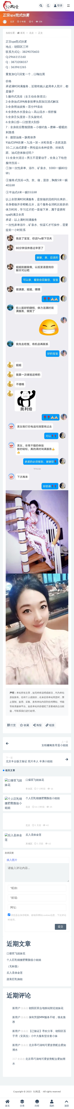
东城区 (29, 843)
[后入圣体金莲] (14, 837)
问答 (37, 1106)
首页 (22, 33)
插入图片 (12, 860)
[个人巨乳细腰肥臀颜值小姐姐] (14, 803)
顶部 (66, 1106)
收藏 (26, 725)
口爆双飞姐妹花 (35, 780)
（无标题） (13, 966)
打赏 (13, 725)
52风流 (36, 1091)
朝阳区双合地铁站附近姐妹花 (46, 1008)
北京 (12, 22)
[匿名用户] (5, 22)
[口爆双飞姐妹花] (14, 782)
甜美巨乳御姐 (15, 979)
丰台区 (29, 789)
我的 (52, 1106)
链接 (51, 725)
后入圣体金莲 (33, 835)
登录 (59, 5)
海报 (38, 725)
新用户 (16, 1008)
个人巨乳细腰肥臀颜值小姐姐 (43, 798)
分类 (22, 1106)
